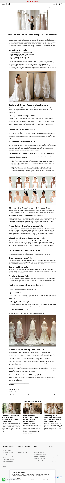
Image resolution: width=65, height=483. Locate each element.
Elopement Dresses (23, 456)
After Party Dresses (22, 449)
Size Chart (20, 460)
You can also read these (32, 401)
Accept (32, 479)
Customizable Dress (27, 7)
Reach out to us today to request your (19, 383)
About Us (38, 7)
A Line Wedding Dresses (8, 459)
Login (50, 449)
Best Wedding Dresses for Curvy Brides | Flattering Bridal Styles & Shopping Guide (30, 419)
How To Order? (53, 453)
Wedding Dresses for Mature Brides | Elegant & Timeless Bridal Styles (10, 418)
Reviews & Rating (53, 455)
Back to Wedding (32, 394)
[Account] (54, 4)
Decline (45, 479)
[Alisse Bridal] (6, 4)
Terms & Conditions (54, 459)
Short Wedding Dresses (23, 458)
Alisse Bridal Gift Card (54, 451)
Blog (42, 7)
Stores (34, 7)
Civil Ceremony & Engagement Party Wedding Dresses (22, 452)
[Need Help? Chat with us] (3, 479)
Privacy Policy (52, 461)
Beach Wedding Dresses (40, 449)
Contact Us (52, 465)
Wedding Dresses (19, 7)
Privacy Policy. (39, 475)
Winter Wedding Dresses (40, 454)
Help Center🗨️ (47, 7)
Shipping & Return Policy (55, 457)
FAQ (50, 467)
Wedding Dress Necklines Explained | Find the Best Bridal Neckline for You (53, 418)
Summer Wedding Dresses (40, 456)
